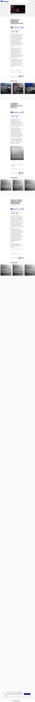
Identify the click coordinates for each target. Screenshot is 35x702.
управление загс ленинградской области (16, 165)
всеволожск (18, 70)
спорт (21, 253)
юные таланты (19, 72)
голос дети (13, 72)
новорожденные (14, 168)
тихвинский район (14, 253)
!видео (12, 70)
